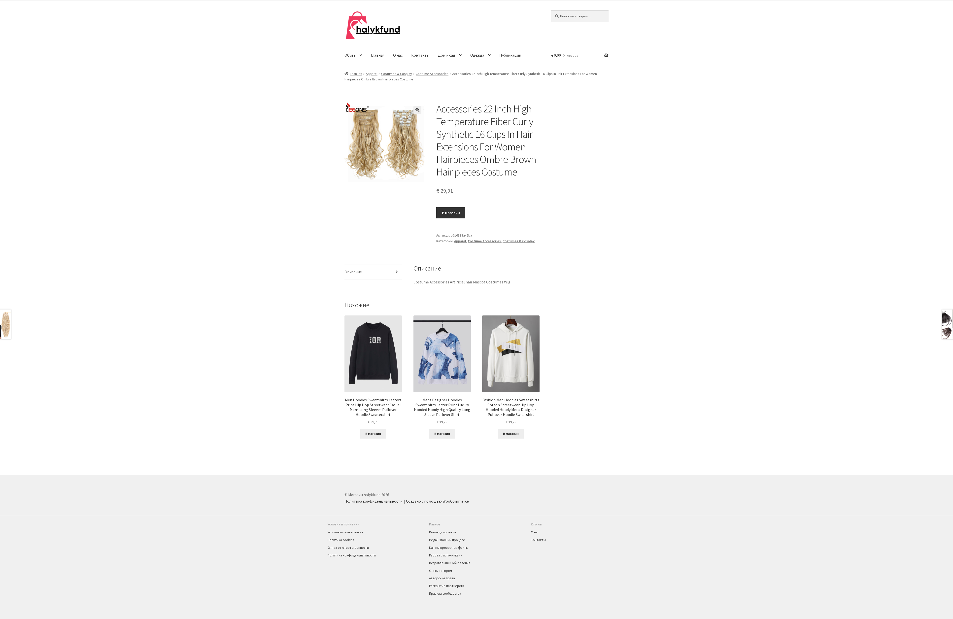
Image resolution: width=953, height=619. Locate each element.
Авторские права (442, 578)
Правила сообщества (445, 593)
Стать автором (440, 570)
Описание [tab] (353, 271)
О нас (398, 55)
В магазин (451, 212)
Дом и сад (446, 55)
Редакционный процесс (447, 540)
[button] (417, 110)
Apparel (371, 73)
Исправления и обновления (449, 563)
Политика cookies (341, 540)
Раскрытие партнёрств (446, 586)
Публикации (510, 55)
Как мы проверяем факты (448, 547)
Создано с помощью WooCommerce (437, 501)
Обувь (350, 55)
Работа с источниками (445, 555)
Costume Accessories (432, 73)
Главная (377, 55)
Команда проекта (442, 532)
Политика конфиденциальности (373, 501)
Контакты (420, 55)
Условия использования (345, 532)
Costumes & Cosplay (396, 73)
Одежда (477, 55)
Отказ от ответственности (348, 547)
